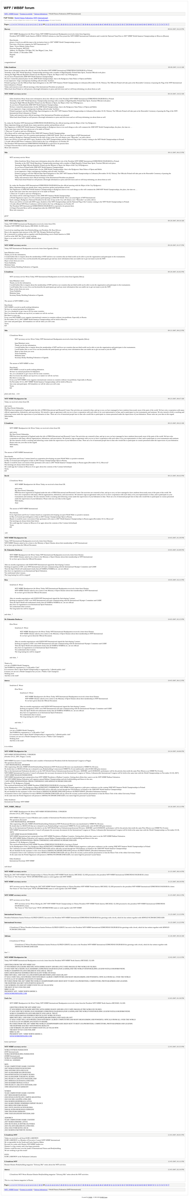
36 (79, 24)
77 (168, 24)
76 (166, 24)
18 (39, 24)
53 (116, 24)
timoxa (7, 680)
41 (90, 24)
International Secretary (13, 914)
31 (68, 24)
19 (42, 24)
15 (33, 24)
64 (140, 24)
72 (157, 24)
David (6, 476)
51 (111, 24)
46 (101, 24)
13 (28, 24)
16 (35, 24)
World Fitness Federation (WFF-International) (31, 18)
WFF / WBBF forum (19, 8)
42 (92, 24)
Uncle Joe (8, 998)
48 (105, 24)
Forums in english (26, 14)
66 (144, 24)
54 (118, 24)
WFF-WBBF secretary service (15, 94)
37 (81, 24)
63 (138, 24)
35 (77, 24)
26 (57, 24)
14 (31, 24)
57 (125, 24)
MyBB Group (103, 1197)
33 (72, 24)
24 (52, 24)
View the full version (43, 20)
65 (142, 24)
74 (162, 24)
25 (55, 24)
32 (70, 24)
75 (164, 24)
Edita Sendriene (10, 67)
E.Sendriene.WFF (10, 1135)
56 (122, 24)
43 (94, 24)
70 (153, 24)
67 (146, 24)
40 (87, 24)
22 (48, 24)
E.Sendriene (8, 272)
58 (127, 24)
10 (22, 24)
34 (74, 24)
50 (109, 24)
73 (160, 24)
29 (63, 24)
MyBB (90, 1197)
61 (133, 24)
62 (136, 24)
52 (114, 24)
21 (46, 24)
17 (37, 24)
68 (149, 24)
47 (103, 24)
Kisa (6, 580)
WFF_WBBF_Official (12, 807)
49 (107, 24)
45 (98, 24)
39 (85, 24)
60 (131, 24)
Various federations (40, 14)
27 (59, 24)
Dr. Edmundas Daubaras (13, 550)
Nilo (6, 152)
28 (61, 24)
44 (96, 24)
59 (129, 24)
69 (151, 24)
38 (83, 24)
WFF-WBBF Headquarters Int (15, 221)
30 (66, 24)
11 (24, 24)
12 (26, 24)
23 (50, 24)
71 (155, 24)
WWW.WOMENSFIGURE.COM (15, 993)
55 (120, 24)
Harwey (7, 29)
